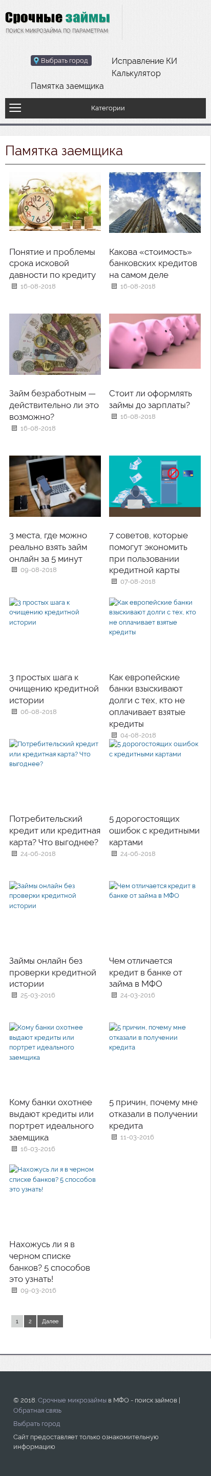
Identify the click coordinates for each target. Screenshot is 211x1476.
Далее (50, 1321)
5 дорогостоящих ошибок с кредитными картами (154, 830)
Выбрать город (36, 1423)
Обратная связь (37, 1410)
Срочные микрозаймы (72, 1400)
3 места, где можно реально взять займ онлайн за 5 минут (48, 547)
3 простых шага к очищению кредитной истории (54, 689)
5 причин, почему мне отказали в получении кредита (153, 1114)
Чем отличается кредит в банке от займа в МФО (145, 972)
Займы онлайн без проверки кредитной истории (52, 972)
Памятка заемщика (67, 86)
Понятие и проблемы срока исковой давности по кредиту (52, 263)
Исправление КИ (144, 61)
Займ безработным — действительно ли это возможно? (54, 405)
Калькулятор (136, 73)
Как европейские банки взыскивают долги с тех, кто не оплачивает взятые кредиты (147, 700)
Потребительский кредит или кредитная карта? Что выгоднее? (54, 830)
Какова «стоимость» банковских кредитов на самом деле (153, 263)
